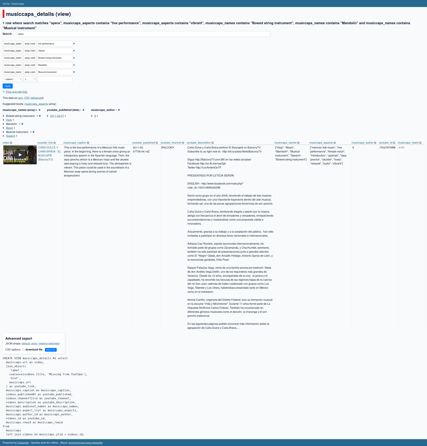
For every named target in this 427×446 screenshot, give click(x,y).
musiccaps (17, 4)
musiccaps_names (285, 142)
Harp (9, 120)
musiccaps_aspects (36, 104)
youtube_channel (171, 142)
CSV (27, 98)
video (6, 142)
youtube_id (385, 142)
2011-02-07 (57, 116)
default (26, 343)
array (34, 343)
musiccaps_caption (74, 142)
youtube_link (45, 142)
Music (9, 128)
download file (34, 349)
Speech (10, 136)
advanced (37, 98)
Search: (7, 34)
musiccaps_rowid (408, 142)
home (6, 4)
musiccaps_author (362, 142)
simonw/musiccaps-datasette (86, 442)
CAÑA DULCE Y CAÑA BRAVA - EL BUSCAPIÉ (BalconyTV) (50, 153)
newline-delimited (48, 343)
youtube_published (143, 142)
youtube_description (199, 142)
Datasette (23, 442)
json (20, 98)
